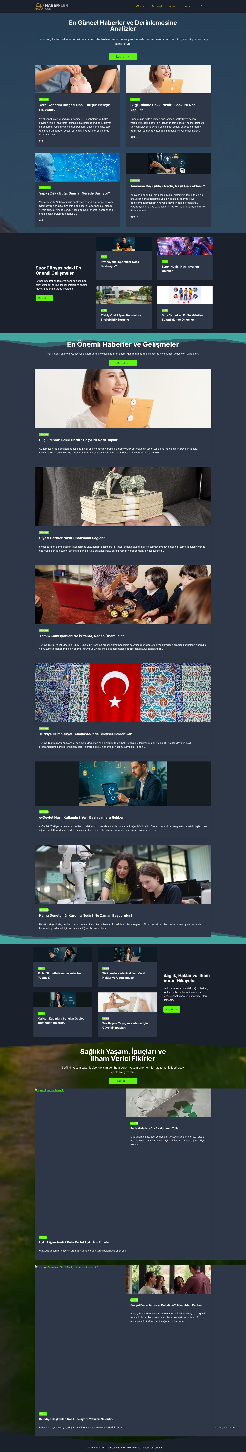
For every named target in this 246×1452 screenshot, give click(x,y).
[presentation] (77, 79)
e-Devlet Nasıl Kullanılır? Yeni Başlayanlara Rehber (81, 817)
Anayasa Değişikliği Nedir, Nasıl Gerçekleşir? (167, 186)
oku (42, 141)
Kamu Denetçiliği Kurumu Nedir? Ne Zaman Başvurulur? (86, 915)
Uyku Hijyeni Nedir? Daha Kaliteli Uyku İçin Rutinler (74, 1242)
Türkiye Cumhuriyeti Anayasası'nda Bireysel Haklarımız (85, 734)
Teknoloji (157, 6)
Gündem (141, 6)
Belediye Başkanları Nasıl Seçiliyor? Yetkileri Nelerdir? (76, 1419)
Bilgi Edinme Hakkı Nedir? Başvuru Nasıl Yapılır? (79, 440)
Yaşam (172, 6)
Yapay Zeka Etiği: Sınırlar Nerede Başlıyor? (74, 193)
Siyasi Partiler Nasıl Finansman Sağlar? (72, 538)
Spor (203, 6)
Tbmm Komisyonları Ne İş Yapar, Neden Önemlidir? (81, 636)
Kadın (188, 6)
